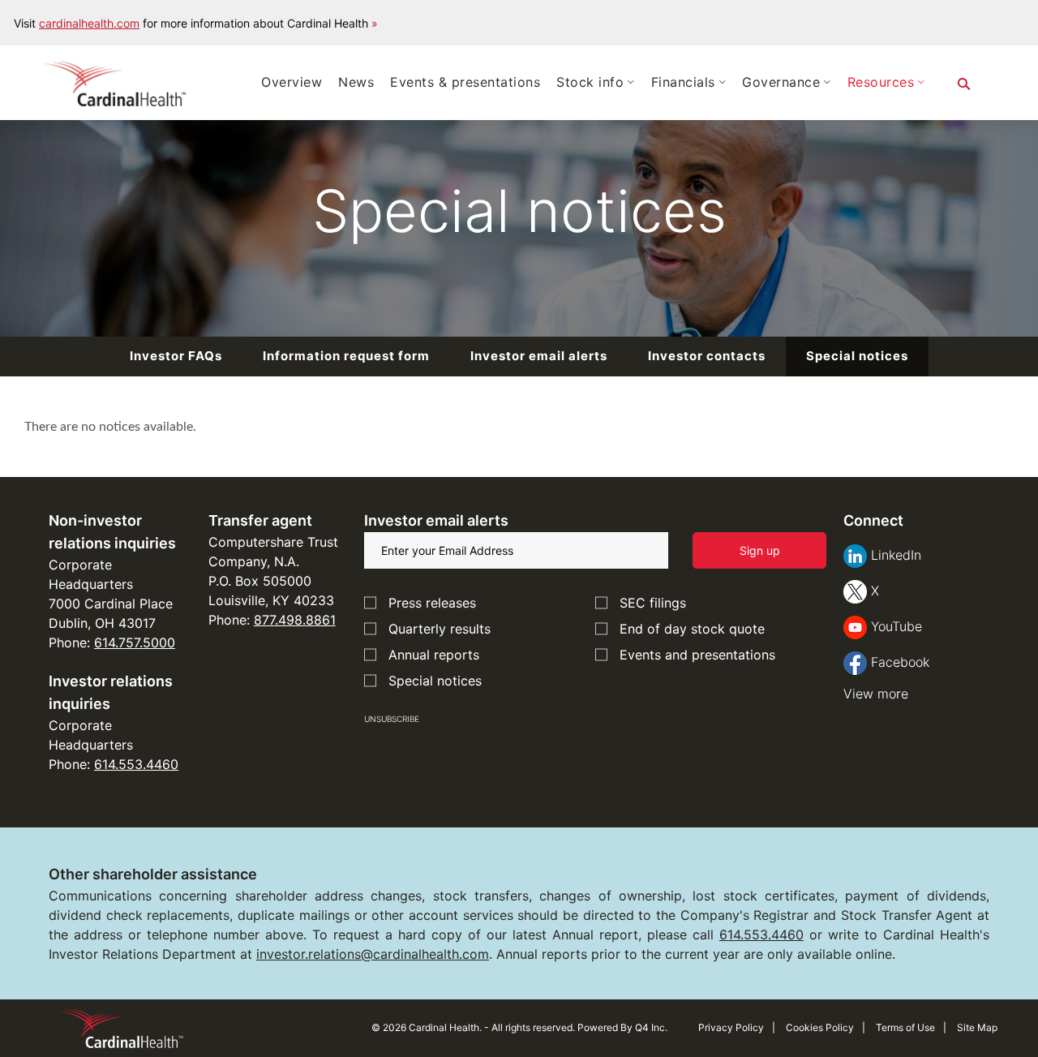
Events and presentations (697, 655)
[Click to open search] (964, 85)
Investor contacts (707, 355)
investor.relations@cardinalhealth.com (372, 954)
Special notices (857, 355)
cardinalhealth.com (89, 23)
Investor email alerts (538, 355)
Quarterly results (439, 629)
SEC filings (653, 603)
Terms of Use (905, 1027)
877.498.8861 (295, 620)
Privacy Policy (731, 1027)
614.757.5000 (134, 642)
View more (875, 693)
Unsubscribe (391, 719)
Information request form (346, 355)
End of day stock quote (692, 629)
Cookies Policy (820, 1027)
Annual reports (433, 655)
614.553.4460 (136, 764)
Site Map (977, 1027)
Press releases (432, 603)
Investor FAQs (176, 355)
